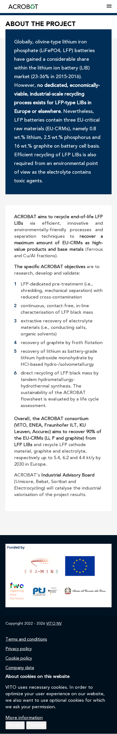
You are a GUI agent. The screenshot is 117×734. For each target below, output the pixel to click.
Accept (15, 725)
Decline (36, 725)
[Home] (55, 6)
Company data (19, 668)
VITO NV (54, 623)
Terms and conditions (26, 639)
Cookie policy (18, 658)
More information (24, 718)
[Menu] (109, 6)
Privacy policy (18, 649)
